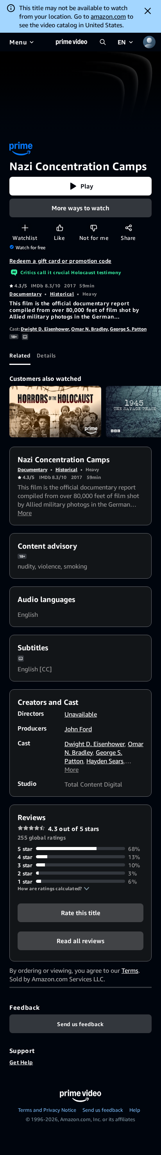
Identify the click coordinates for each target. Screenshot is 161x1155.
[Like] (59, 227)
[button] (80, 186)
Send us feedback (102, 1110)
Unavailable (80, 714)
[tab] (19, 355)
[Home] (71, 42)
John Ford (78, 729)
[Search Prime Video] (102, 42)
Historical (62, 294)
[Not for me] (93, 227)
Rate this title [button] (80, 912)
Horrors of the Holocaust (55, 411)
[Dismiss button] (148, 10)
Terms (130, 970)
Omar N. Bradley (89, 329)
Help (134, 1110)
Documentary (25, 294)
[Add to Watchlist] (25, 227)
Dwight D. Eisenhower (45, 329)
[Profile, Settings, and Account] (149, 42)
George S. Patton (128, 329)
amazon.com (108, 16)
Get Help (21, 1062)
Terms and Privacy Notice (47, 1110)
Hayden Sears (104, 761)
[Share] (128, 227)
